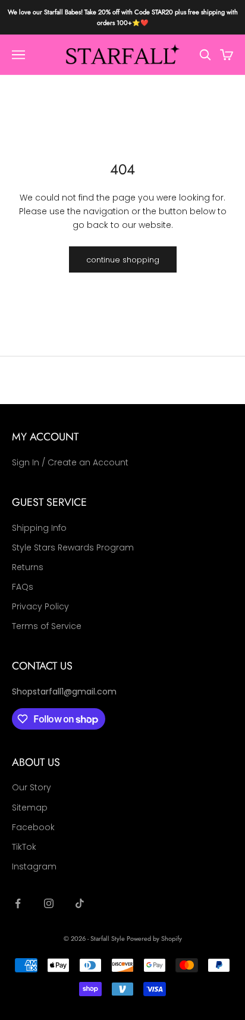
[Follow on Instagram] (49, 903)
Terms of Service (46, 626)
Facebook (33, 827)
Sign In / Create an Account (70, 462)
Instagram (34, 866)
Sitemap (30, 808)
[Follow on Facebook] (18, 903)
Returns (27, 567)
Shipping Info (39, 528)
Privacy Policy (40, 606)
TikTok (24, 847)
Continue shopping (122, 259)
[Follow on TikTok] (80, 903)
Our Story (31, 787)
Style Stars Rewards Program (73, 547)
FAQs (22, 587)
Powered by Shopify (154, 938)
